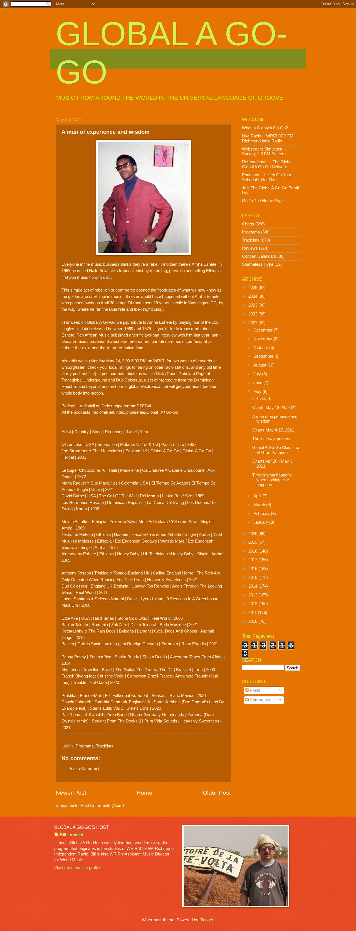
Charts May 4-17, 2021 (273, 430)
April (258, 496)
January (261, 522)
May (258, 391)
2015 (253, 577)
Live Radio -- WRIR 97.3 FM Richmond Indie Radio (267, 138)
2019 (253, 542)
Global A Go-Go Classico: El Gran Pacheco (275, 450)
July (257, 374)
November (263, 339)
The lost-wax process (271, 438)
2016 (253, 568)
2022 (253, 314)
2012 (253, 603)
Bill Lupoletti (72, 835)
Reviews (250, 248)
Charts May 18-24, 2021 (274, 407)
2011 (253, 612)
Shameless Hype (257, 264)
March (259, 505)
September (264, 356)
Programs (85, 746)
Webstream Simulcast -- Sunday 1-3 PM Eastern (264, 151)
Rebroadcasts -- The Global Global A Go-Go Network (267, 164)
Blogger (206, 920)
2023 (253, 305)
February (262, 513)
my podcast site (80, 373)
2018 (253, 551)
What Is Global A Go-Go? (265, 128)
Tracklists (104, 746)
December (263, 330)
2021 (253, 322)
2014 (253, 586)
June (258, 382)
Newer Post (71, 792)
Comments (259, 700)
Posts (254, 690)
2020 (253, 533)
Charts (248, 224)
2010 (253, 621)
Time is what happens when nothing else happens (272, 480)
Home (144, 792)
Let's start (261, 399)
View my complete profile (77, 867)
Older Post (217, 792)
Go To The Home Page (263, 201)
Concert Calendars (259, 256)
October (261, 347)
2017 (253, 560)
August (260, 365)
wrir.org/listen (73, 367)
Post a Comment (83, 768)
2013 (253, 595)
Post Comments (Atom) (102, 805)
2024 (253, 296)
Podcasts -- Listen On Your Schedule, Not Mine (266, 177)
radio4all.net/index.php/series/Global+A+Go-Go (135, 412)
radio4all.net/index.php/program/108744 (115, 405)
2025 (253, 287)
